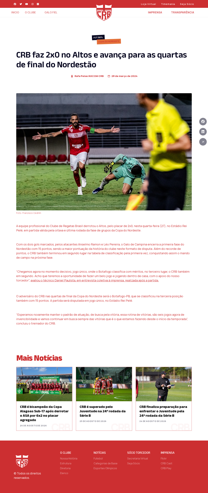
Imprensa (155, 12)
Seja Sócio (187, 4)
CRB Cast (166, 463)
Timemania (168, 4)
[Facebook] (15, 4)
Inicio (15, 12)
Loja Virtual (148, 4)
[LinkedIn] (203, 132)
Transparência (182, 12)
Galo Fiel (51, 12)
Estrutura (65, 463)
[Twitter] (21, 4)
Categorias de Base (105, 463)
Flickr (164, 458)
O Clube (30, 12)
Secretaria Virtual (137, 458)
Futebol (98, 37)
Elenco (64, 473)
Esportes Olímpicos (105, 468)
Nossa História (68, 458)
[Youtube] (26, 4)
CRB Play (166, 468)
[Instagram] (33, 4)
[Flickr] (38, 4)
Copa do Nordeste (108, 41)
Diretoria (65, 468)
